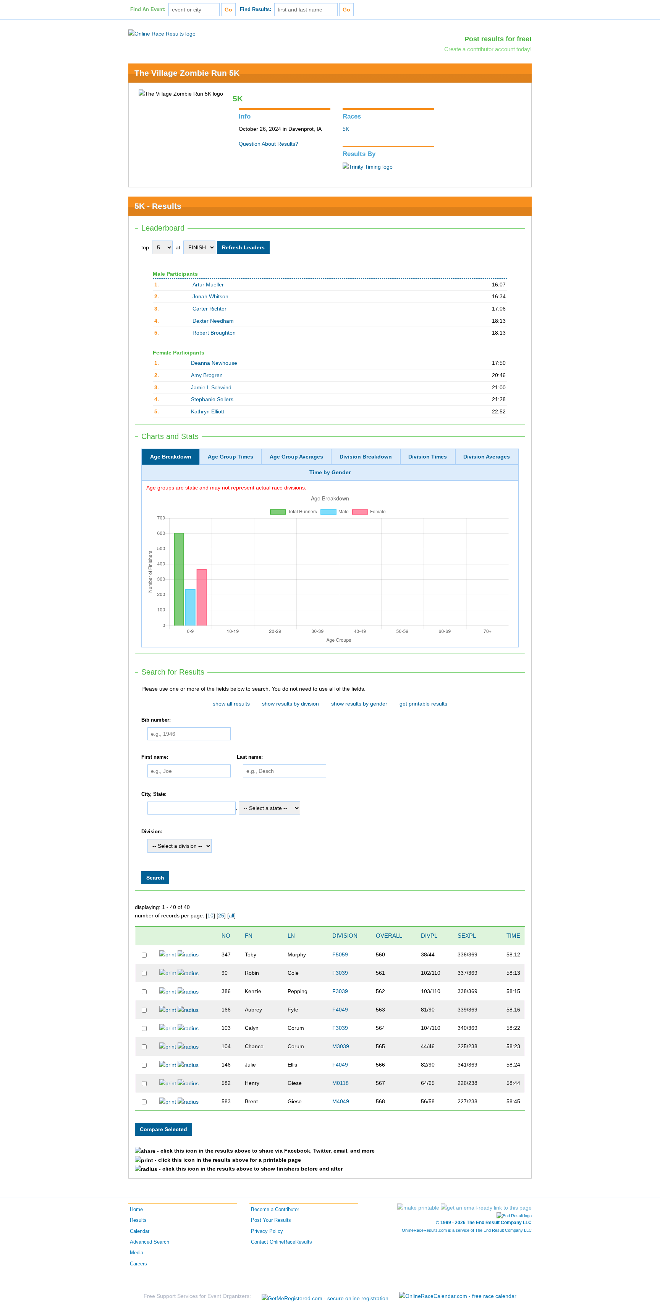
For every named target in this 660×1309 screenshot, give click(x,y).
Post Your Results (271, 1220)
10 (210, 915)
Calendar (139, 1231)
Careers (138, 1264)
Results (138, 1220)
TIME (513, 935)
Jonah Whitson (210, 296)
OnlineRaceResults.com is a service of (467, 1230)
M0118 (340, 1083)
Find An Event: (147, 9)
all (231, 915)
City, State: (154, 794)
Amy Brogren (207, 375)
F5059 (340, 954)
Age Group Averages (296, 457)
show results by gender (359, 704)
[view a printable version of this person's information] (167, 954)
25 (221, 915)
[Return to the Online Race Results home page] (162, 33)
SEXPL (467, 935)
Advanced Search (149, 1242)
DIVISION (345, 935)
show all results (231, 704)
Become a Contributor (275, 1209)
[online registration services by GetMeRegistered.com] (325, 1296)
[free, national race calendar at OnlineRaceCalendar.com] (457, 1296)
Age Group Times (230, 457)
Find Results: (255, 9)
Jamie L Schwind (211, 387)
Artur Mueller (208, 284)
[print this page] (418, 1208)
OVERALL (389, 935)
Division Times (427, 457)
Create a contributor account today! (488, 49)
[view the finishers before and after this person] (188, 954)
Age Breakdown (170, 457)
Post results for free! (498, 39)
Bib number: (156, 720)
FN (248, 935)
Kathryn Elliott (207, 411)
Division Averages (486, 457)
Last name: (250, 757)
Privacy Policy (267, 1231)
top (145, 247)
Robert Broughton (214, 333)
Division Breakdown (366, 457)
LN (291, 935)
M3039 (340, 1046)
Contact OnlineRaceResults (281, 1242)
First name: (154, 757)
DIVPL (429, 935)
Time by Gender (330, 472)
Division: (151, 831)
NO (226, 935)
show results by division (290, 704)
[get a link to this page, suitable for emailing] (486, 1208)
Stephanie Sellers (212, 399)
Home (136, 1209)
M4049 (340, 1101)
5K (346, 129)
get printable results (423, 704)
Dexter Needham (213, 321)
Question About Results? (268, 144)
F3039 (340, 973)
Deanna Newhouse (214, 363)
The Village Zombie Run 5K (186, 72)
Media (136, 1252)
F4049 (340, 1010)
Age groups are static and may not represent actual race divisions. (226, 488)
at (178, 247)
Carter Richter (209, 309)
